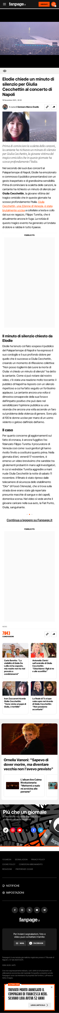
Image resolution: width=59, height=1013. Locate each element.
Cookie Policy (8, 864)
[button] (54, 107)
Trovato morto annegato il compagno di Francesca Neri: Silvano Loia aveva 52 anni (28, 994)
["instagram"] (12, 830)
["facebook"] (33, 830)
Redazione (7, 869)
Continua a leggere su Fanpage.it (29, 520)
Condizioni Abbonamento (31, 864)
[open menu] (3, 4)
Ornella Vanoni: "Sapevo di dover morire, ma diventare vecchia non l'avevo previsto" (28, 764)
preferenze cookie (24, 869)
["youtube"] (19, 830)
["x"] (26, 830)
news (4, 626)
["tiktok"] (5, 830)
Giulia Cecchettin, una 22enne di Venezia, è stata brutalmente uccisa (27, 206)
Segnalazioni (21, 859)
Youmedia (6, 859)
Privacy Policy (38, 859)
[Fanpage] (29, 920)
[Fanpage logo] (17, 4)
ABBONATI (44, 4)
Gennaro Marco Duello (28, 107)
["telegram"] (40, 830)
